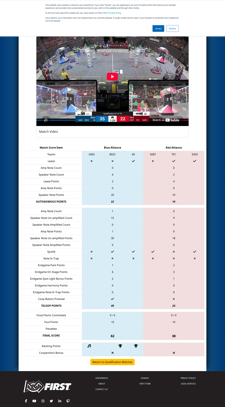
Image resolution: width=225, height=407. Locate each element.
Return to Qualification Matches (112, 362)
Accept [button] (158, 28)
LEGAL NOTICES (188, 383)
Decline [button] (172, 28)
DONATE (145, 378)
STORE (145, 383)
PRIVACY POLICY (188, 378)
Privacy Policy (111, 12)
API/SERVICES (101, 378)
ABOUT (101, 383)
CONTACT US (102, 389)
